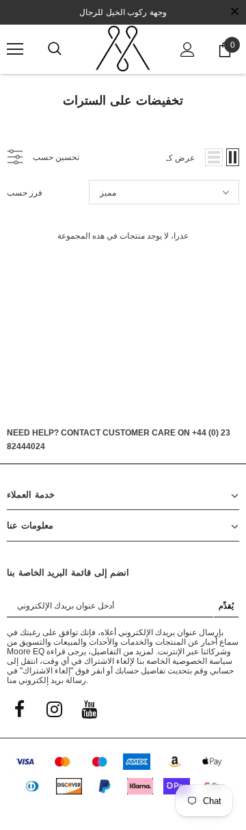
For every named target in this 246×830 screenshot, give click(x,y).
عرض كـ (180, 158)
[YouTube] (89, 708)
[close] (234, 12)
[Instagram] (54, 708)
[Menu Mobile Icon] (15, 49)
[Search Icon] (55, 49)
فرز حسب (24, 193)
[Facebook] (19, 708)
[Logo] (123, 48)
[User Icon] (187, 49)
